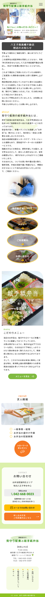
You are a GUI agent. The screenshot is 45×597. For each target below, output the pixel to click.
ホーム (13, 573)
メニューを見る (22, 376)
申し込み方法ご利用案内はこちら (22, 516)
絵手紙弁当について (22, 208)
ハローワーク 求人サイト (22, 446)
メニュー (22, 224)
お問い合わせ (22, 256)
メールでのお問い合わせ (24, 507)
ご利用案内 (22, 240)
